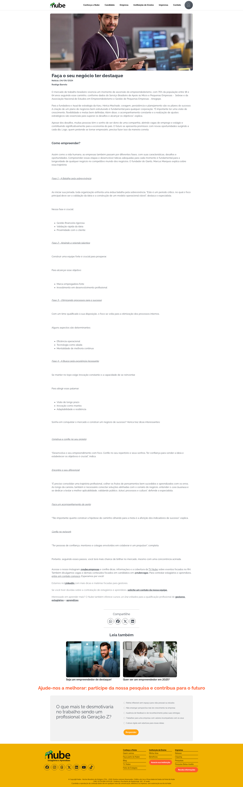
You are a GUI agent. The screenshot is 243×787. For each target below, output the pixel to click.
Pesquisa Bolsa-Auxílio (184, 764)
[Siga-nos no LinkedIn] (76, 767)
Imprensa (163, 5)
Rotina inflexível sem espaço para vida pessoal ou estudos (150, 703)
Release (178, 753)
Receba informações (186, 770)
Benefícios (153, 757)
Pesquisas (179, 761)
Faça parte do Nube (131, 757)
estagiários (58, 600)
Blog (125, 761)
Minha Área (153, 753)
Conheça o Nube (91, 5)
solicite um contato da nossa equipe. (147, 590)
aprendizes (72, 600)
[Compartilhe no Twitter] (125, 621)
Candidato (110, 5)
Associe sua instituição (160, 762)
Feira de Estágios (130, 768)
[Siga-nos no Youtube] (84, 767)
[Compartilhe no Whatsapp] (110, 621)
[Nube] (65, 5)
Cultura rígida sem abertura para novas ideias (145, 723)
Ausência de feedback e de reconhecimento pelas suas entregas (153, 713)
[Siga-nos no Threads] (62, 767)
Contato (177, 5)
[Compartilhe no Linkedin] (132, 621)
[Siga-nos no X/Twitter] (69, 767)
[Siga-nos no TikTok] (91, 767)
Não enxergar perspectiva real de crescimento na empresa (150, 708)
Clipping (178, 757)
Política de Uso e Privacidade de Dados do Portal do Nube (154, 779)
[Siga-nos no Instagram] (54, 767)
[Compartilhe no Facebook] (118, 621)
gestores (180, 597)
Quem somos (128, 753)
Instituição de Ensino (143, 5)
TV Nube (126, 764)
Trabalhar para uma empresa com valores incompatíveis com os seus (155, 718)
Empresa (124, 5)
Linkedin (70, 583)
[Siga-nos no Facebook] (47, 767)
